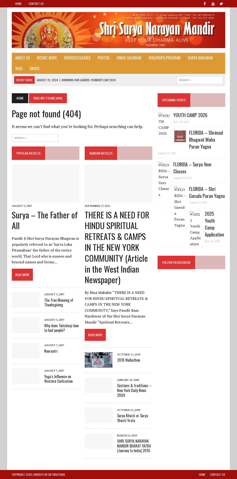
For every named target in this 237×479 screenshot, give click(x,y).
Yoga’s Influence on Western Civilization (58, 379)
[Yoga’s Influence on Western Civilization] (26, 380)
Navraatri (51, 351)
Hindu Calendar (129, 58)
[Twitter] (221, 3)
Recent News (47, 58)
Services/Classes (77, 58)
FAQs (19, 68)
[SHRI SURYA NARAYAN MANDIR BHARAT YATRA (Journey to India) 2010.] (98, 445)
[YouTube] (213, 3)
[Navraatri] (26, 355)
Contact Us (36, 4)
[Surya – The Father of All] (45, 199)
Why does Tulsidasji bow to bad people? (61, 328)
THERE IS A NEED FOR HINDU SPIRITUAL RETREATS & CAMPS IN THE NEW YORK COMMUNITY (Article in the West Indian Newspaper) (117, 247)
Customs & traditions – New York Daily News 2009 (134, 390)
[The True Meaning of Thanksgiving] (26, 304)
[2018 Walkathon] (98, 364)
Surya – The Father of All (45, 220)
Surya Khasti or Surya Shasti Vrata (132, 418)
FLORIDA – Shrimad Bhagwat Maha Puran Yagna (206, 139)
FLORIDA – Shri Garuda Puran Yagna (207, 192)
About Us (22, 58)
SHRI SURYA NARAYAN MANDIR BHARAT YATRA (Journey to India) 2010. (134, 446)
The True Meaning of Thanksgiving (58, 302)
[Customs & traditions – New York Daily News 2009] (98, 389)
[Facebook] (205, 3)
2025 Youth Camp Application (214, 224)
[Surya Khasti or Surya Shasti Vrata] (98, 420)
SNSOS (34, 68)
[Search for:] (35, 137)
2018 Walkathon (128, 360)
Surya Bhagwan (200, 58)
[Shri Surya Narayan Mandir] (118, 30)
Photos (103, 58)
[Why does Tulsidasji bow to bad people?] (26, 330)
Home (18, 4)
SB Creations (56, 474)
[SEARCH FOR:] (200, 79)
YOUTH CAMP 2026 (190, 115)
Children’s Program (165, 58)
